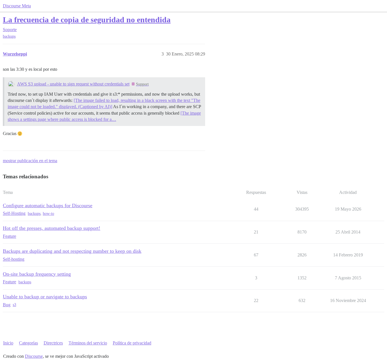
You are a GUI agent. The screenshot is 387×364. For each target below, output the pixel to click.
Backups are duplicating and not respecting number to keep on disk (72, 251)
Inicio (8, 343)
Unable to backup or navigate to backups (45, 296)
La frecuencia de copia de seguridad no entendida (87, 19)
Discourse (34, 356)
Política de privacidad (132, 343)
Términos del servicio (88, 343)
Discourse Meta (17, 5)
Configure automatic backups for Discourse (47, 205)
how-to (48, 213)
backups (9, 36)
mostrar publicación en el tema (30, 160)
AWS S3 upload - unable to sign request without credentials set (73, 84)
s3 (14, 305)
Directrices (53, 343)
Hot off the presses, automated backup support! (51, 228)
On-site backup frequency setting (37, 274)
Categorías (28, 343)
